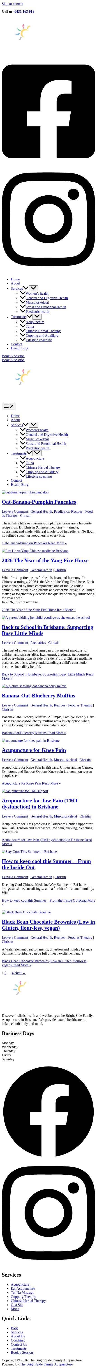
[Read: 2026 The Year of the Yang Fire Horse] (35, 551)
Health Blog (19, 348)
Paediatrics (61, 511)
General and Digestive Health (47, 298)
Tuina (30, 326)
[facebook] (48, 164)
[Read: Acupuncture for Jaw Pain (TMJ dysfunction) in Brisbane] (25, 791)
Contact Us (19, 1344)
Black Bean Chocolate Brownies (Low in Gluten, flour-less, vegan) (48, 925)
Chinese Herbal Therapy (43, 331)
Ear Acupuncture (23, 1288)
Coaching (18, 1340)
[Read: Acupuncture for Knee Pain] (31, 740)
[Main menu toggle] (9, 406)
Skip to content (12, 4)
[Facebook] (48, 1157)
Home (15, 279)
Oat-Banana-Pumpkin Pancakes (39, 502)
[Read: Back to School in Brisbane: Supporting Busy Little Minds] (46, 617)
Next (20, 973)
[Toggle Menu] (33, 288)
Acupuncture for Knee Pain (34, 750)
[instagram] (48, 271)
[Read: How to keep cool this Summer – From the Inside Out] (29, 851)
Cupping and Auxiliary (42, 335)
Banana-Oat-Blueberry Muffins (38, 696)
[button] (26, 288)
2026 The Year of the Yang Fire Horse (45, 560)
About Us (18, 1336)
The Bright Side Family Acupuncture (46, 1364)
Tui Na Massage (22, 1292)
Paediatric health (37, 311)
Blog (14, 1328)
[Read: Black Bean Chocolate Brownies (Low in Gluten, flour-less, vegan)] (26, 912)
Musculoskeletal (37, 302)
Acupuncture (35, 322)
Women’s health (37, 293)
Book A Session (13, 360)
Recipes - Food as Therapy (73, 705)
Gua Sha (17, 1305)
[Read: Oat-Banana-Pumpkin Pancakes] (25, 492)
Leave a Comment (15, 511)
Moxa (15, 1309)
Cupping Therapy (23, 1297)
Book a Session (22, 1352)
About (15, 283)
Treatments (18, 317)
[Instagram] (48, 1265)
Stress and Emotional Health (46, 307)
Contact (16, 344)
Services (17, 288)
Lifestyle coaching (39, 340)
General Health (41, 511)
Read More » (34, 543)
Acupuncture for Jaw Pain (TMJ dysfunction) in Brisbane (40, 804)
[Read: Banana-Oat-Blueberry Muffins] (34, 686)
